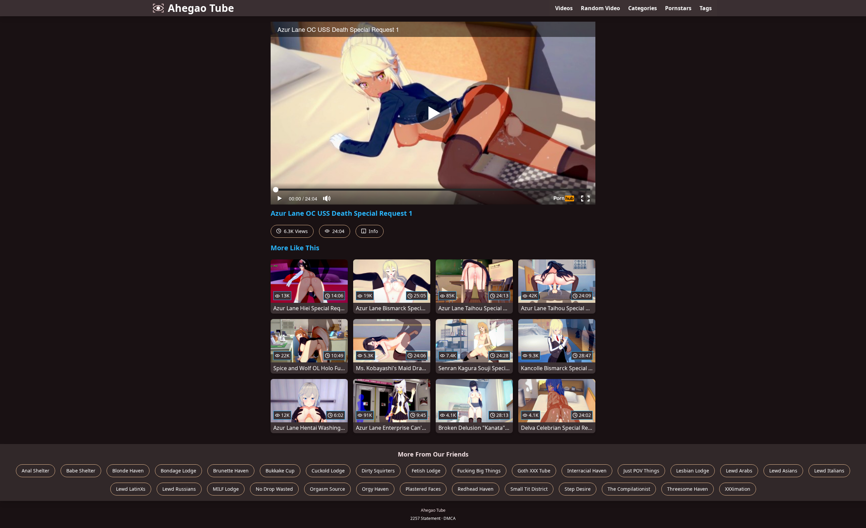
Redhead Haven (476, 489)
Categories (642, 8)
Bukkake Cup (280, 470)
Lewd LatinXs (130, 489)
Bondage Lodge (178, 470)
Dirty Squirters (378, 470)
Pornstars (678, 8)
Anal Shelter (35, 470)
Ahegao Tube (201, 8)
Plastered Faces (423, 489)
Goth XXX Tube (534, 470)
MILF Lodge (226, 489)
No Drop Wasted (274, 489)
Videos (564, 8)
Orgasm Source (327, 489)
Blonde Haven (128, 470)
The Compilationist (629, 489)
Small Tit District (529, 489)
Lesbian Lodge (692, 470)
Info (372, 231)
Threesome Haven (687, 489)
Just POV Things (641, 470)
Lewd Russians (179, 489)
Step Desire (578, 489)
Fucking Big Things (479, 470)
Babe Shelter (80, 470)
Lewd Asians (783, 470)
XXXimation (737, 489)
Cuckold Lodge (328, 470)
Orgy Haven (375, 489)
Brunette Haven (231, 470)
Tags (706, 8)
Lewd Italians (829, 470)
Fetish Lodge (426, 470)
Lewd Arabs (739, 470)
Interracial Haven (587, 470)
